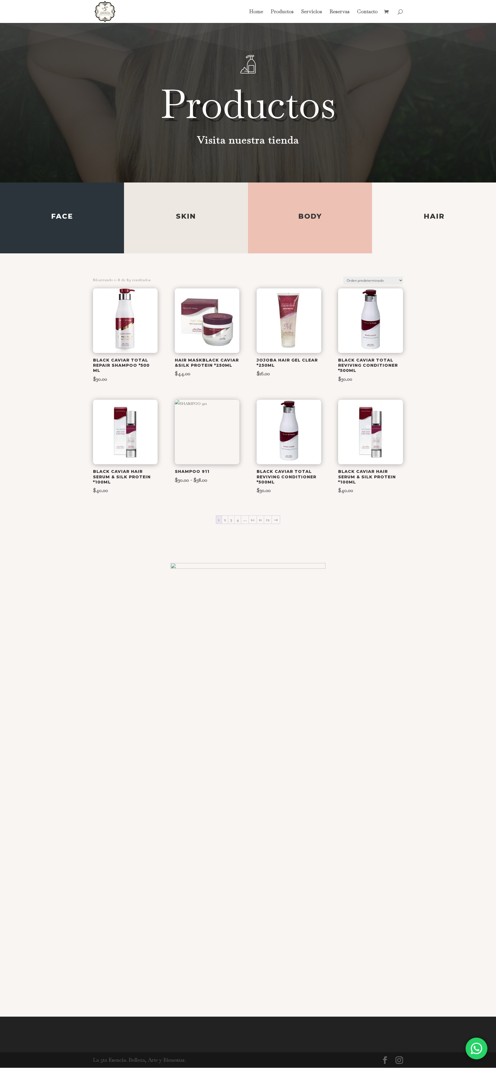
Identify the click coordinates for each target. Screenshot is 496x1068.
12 (268, 519)
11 (260, 519)
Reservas (340, 12)
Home (256, 12)
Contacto (367, 12)
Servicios (311, 12)
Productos (282, 12)
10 (253, 519)
